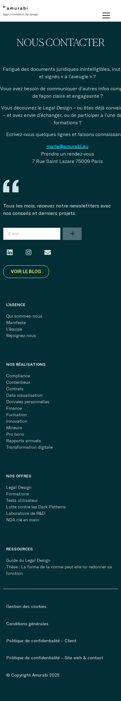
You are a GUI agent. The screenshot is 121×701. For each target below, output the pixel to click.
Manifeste (16, 322)
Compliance (18, 375)
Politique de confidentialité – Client (41, 640)
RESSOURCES (19, 549)
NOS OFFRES (18, 476)
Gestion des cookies (26, 606)
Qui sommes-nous (24, 316)
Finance (14, 408)
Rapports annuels (23, 440)
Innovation (16, 421)
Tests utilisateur (22, 500)
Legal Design (18, 487)
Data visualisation (24, 395)
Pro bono (15, 434)
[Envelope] (47, 252)
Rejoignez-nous (21, 335)
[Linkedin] (9, 252)
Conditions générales (27, 623)
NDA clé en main (22, 520)
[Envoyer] (72, 234)
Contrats (15, 388)
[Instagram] (28, 252)
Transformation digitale (29, 447)
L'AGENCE (15, 304)
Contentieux (18, 382)
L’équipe (14, 329)
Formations (17, 494)
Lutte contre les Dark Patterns (36, 507)
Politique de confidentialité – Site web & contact (54, 657)
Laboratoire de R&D (25, 513)
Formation (16, 414)
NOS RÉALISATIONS (26, 364)
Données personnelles (27, 401)
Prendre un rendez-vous (67, 154)
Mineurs (14, 427)
